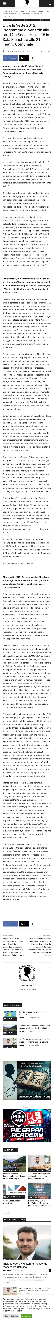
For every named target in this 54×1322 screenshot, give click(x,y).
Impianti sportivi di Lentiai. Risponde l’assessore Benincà (25, 1265)
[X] (27, 994)
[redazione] (4, 51)
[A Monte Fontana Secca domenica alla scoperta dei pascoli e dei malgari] (10, 1029)
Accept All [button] (26, 1316)
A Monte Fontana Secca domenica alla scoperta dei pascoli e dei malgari (14, 1176)
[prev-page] (4, 1052)
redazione (17, 51)
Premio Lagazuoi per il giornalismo (12, 1202)
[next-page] (8, 1052)
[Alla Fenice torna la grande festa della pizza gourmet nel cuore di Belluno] (10, 1043)
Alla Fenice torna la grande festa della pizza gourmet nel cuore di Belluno (39, 1176)
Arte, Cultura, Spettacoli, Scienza (21, 11)
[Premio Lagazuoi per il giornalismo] (14, 1191)
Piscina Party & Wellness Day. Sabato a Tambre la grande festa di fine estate (39, 1203)
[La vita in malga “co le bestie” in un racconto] (10, 1016)
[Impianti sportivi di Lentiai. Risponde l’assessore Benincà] (27, 1242)
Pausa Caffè (45, 20)
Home (5, 11)
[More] (32, 58)
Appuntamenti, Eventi (42, 11)
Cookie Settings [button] (11, 1316)
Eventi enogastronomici (9, 1046)
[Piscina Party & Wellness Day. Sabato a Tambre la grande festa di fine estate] (39, 1191)
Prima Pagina (7, 1259)
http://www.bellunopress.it (27, 989)
